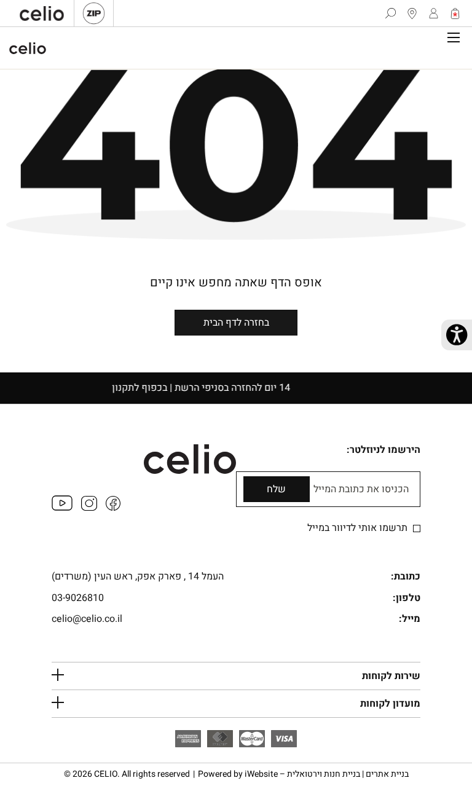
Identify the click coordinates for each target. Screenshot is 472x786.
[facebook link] (113, 507)
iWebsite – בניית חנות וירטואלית (327, 774)
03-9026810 (78, 598)
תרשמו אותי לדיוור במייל (358, 528)
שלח (276, 489)
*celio (27, 48)
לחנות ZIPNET (94, 13)
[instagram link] (89, 507)
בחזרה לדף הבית (236, 322)
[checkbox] (416, 528)
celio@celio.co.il (87, 619)
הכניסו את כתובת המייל (361, 489)
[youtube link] (62, 507)
